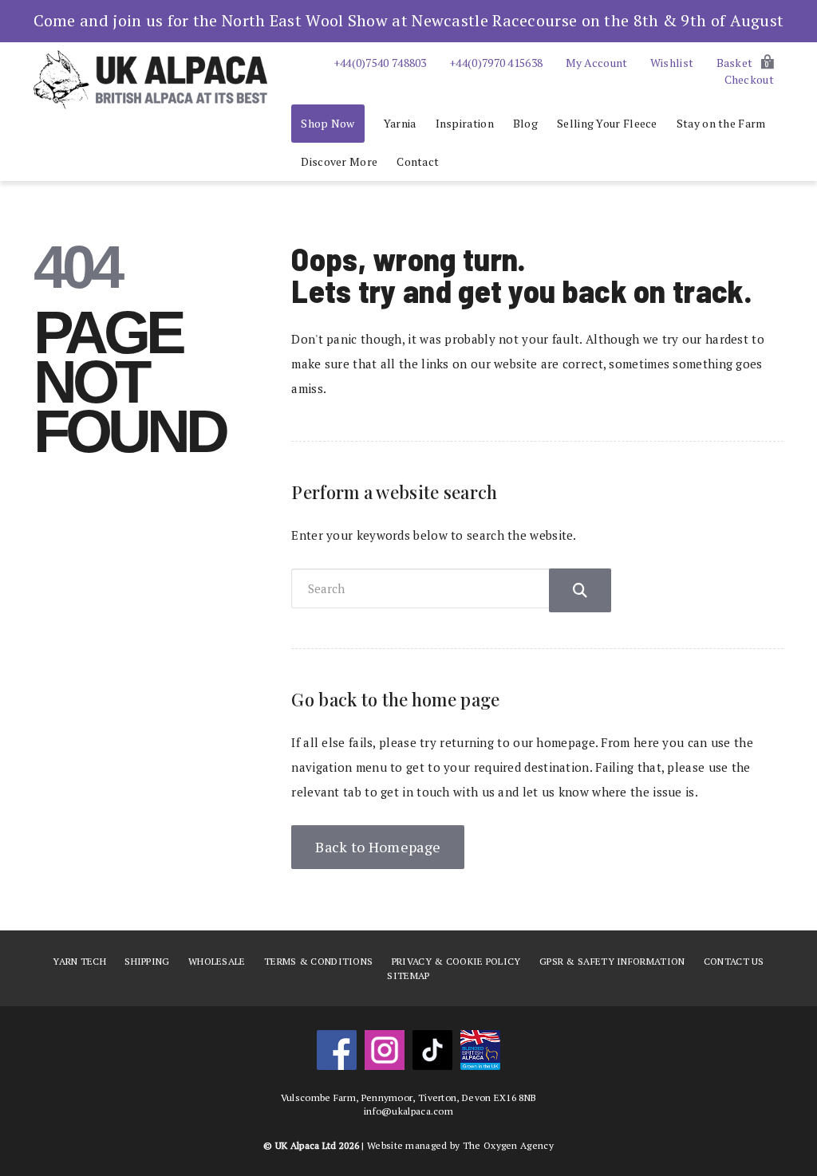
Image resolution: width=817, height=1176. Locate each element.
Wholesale (217, 961)
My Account (597, 62)
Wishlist (671, 62)
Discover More (339, 161)
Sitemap (408, 975)
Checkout (749, 79)
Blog (525, 123)
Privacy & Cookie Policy (456, 961)
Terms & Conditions (318, 961)
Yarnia (400, 123)
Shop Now (327, 123)
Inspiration (465, 123)
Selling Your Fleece (607, 123)
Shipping (146, 961)
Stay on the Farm (721, 123)
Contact (418, 161)
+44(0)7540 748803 (380, 62)
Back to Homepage (377, 846)
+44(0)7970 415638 (496, 62)
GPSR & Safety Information (612, 961)
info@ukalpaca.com (408, 1111)
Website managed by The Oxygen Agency (460, 1145)
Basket (743, 62)
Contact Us (734, 961)
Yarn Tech (79, 961)
